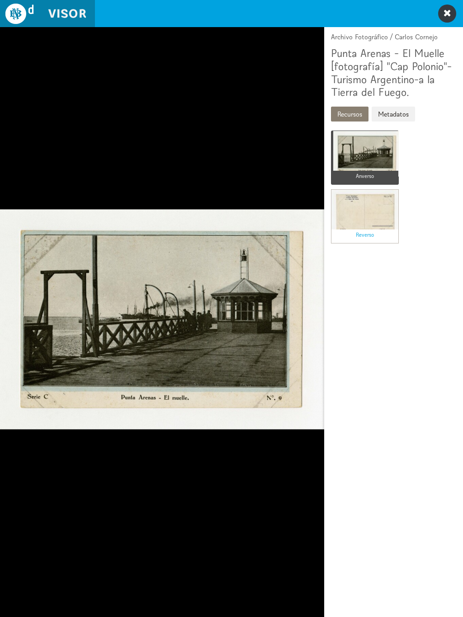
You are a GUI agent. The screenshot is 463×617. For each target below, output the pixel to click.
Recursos (349, 114)
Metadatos (393, 114)
